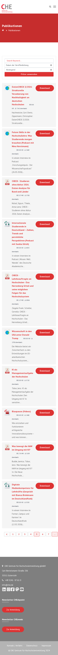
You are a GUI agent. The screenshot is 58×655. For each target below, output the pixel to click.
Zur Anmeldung (13, 609)
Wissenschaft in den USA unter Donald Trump (22, 335)
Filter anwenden (29, 74)
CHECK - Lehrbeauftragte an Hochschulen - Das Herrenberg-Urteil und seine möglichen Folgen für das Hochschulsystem (22, 286)
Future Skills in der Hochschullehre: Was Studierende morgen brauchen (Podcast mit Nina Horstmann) (23, 139)
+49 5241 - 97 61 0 (13, 580)
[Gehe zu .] (3, 30)
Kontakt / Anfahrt (14, 645)
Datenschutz (31, 645)
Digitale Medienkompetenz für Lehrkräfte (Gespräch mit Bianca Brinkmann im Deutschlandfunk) (23, 491)
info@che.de (7, 585)
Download (45, 88)
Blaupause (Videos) (21, 411)
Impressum (46, 645)
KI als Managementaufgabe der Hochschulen (22, 373)
